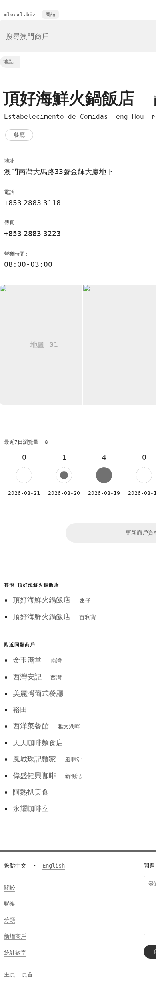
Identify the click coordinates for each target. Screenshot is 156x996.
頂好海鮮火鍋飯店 (51, 600)
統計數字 (15, 952)
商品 (50, 14)
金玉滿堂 (37, 660)
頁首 (27, 974)
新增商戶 (15, 936)
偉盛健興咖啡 (47, 775)
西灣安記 (37, 677)
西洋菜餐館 (46, 726)
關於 (9, 887)
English (53, 865)
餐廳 (19, 135)
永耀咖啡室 (31, 808)
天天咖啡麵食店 (38, 742)
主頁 (9, 974)
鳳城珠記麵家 (47, 759)
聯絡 (9, 903)
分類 (9, 920)
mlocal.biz (20, 14)
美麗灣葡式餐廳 (38, 693)
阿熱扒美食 (31, 792)
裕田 (20, 709)
